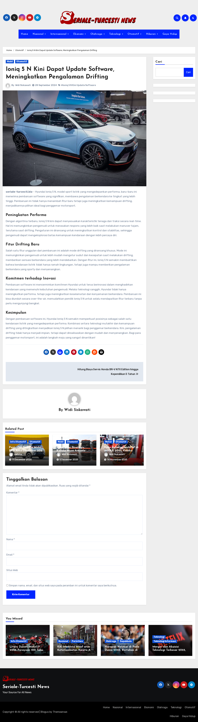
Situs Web (12, 570)
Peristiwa (77, 641)
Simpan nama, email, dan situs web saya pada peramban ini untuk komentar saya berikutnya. (63, 585)
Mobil (10, 61)
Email (10, 554)
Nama (10, 539)
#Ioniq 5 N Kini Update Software (78, 85)
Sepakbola (126, 641)
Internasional (58, 34)
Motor (108, 442)
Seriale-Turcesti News (26, 687)
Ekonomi (78, 34)
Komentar (12, 492)
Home (24, 34)
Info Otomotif (18, 442)
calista (18, 454)
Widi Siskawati (23, 85)
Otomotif (134, 34)
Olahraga (96, 34)
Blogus (45, 711)
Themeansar (60, 711)
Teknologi (115, 34)
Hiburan (151, 34)
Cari (158, 61)
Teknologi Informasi (165, 641)
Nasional (38, 34)
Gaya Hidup (170, 34)
